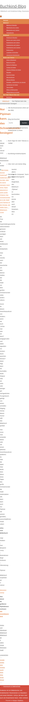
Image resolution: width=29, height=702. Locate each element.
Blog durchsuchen (14, 119)
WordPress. (20, 700)
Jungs (2, 645)
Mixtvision (3, 647)
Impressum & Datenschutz (11, 686)
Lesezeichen (4, 655)
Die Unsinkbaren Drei (4, 614)
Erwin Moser (2, 679)
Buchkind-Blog (13, 6)
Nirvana (15, 700)
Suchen (24, 123)
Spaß (1, 650)
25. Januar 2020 (2, 143)
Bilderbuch (5, 101)
